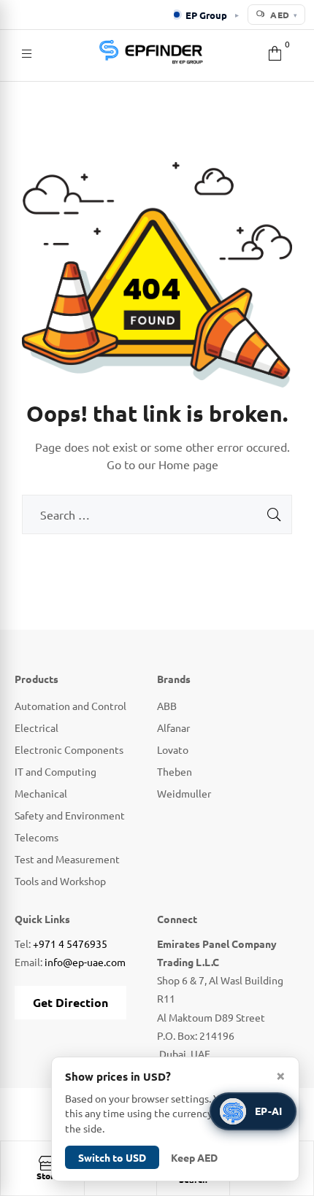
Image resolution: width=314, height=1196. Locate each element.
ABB (167, 705)
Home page (188, 464)
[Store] (47, 1163)
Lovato (172, 749)
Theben (174, 771)
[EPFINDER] (150, 51)
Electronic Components (69, 749)
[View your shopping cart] (275, 51)
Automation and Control (70, 705)
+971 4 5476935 (70, 943)
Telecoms (36, 837)
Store (48, 1175)
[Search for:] (157, 515)
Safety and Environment (70, 815)
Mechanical (41, 793)
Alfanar (173, 727)
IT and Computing (55, 771)
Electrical (36, 727)
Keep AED (194, 1157)
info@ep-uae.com (85, 961)
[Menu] (26, 51)
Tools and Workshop (60, 880)
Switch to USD (112, 1157)
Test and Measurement (67, 858)
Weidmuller (184, 793)
